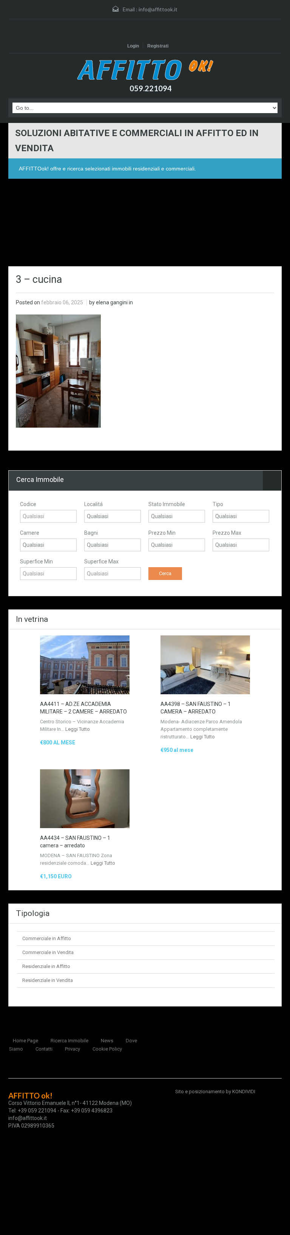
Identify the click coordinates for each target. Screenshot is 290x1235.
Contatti (43, 1049)
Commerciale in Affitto (46, 938)
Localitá (93, 504)
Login (133, 46)
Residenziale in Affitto (46, 966)
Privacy (72, 1049)
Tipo (218, 504)
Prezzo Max (227, 533)
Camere (29, 533)
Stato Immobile (166, 504)
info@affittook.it (158, 9)
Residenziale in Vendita (47, 980)
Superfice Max (101, 561)
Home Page (25, 1040)
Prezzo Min (162, 533)
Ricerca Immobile (69, 1040)
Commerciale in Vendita (48, 952)
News (107, 1040)
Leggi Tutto (77, 729)
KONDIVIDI (243, 1091)
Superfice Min (36, 561)
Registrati (157, 46)
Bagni (91, 533)
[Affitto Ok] (145, 69)
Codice (28, 504)
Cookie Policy (107, 1049)
